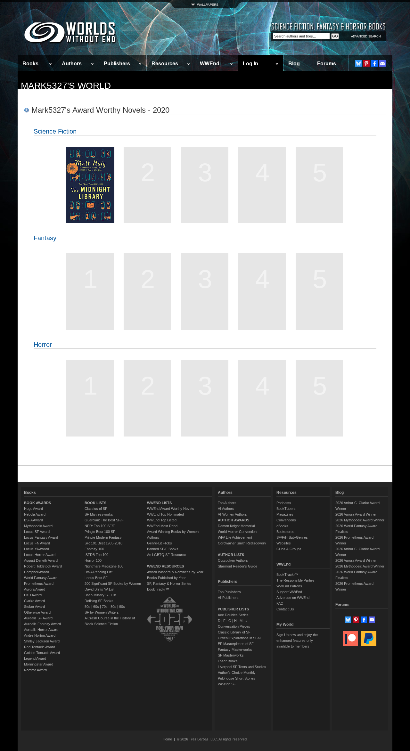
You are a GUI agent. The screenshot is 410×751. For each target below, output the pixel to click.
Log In (250, 63)
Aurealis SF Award (38, 618)
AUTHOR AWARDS (233, 520)
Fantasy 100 (94, 549)
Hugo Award (33, 508)
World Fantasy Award (40, 578)
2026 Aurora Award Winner (356, 514)
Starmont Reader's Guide (237, 566)
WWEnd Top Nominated (165, 514)
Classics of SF (96, 508)
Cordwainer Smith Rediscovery (242, 543)
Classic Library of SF (234, 632)
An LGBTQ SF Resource (166, 555)
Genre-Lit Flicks (159, 543)
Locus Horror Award (39, 555)
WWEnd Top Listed (161, 520)
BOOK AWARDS (37, 503)
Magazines (284, 514)
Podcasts (283, 503)
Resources (165, 63)
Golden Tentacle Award (42, 653)
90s (122, 606)
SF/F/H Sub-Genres (292, 537)
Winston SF (227, 684)
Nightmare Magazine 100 (104, 566)
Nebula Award (34, 514)
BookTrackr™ (158, 589)
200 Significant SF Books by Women (113, 583)
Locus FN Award (37, 543)
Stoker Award (34, 606)
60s (96, 606)
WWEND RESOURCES (165, 566)
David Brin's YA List (99, 589)
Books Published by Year (166, 578)
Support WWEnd (289, 592)
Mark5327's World (66, 86)
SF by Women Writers (102, 612)
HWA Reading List (98, 572)
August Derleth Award (41, 560)
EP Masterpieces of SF (236, 644)
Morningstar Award (38, 664)
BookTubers (286, 508)
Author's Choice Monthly (237, 672)
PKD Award (33, 595)
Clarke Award (34, 601)
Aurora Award (34, 589)
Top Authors (227, 503)
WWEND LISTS (159, 503)
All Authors (226, 508)
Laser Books (228, 661)
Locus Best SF (96, 578)
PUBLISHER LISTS (233, 609)
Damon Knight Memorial (236, 526)
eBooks (282, 526)
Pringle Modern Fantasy (103, 537)
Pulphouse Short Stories (236, 678)
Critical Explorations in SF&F (240, 638)
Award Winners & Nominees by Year (175, 572)
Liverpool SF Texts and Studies (242, 667)
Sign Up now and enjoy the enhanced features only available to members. (297, 640)
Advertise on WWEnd (292, 598)
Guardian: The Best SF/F (104, 520)
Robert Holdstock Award (43, 566)
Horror (43, 344)
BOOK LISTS (95, 503)
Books (30, 63)
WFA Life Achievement (235, 537)
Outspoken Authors (233, 560)
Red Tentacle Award (39, 647)
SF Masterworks (231, 655)
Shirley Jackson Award (42, 641)
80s (113, 606)
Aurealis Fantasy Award (42, 624)
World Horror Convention (237, 532)
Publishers (117, 63)
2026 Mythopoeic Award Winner (359, 520)
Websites (283, 543)
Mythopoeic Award (38, 526)
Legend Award (35, 658)
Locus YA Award (36, 549)
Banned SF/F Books (162, 549)
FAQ (279, 603)
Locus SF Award (37, 532)
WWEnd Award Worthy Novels (170, 508)
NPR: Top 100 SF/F (100, 526)
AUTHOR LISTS (231, 555)
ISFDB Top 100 (96, 555)
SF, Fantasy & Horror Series (169, 583)
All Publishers (228, 598)
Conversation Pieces (234, 626)
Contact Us (285, 609)
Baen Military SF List (100, 595)
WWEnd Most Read (162, 526)
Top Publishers (229, 592)
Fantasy (45, 237)
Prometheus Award (38, 583)
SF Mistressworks (99, 514)
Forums (326, 63)
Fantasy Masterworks (235, 649)
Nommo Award (35, 670)
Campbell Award (36, 572)
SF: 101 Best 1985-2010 (103, 543)
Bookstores (285, 532)
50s (87, 606)
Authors (72, 63)
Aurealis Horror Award (41, 630)
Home (167, 739)
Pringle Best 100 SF (100, 532)
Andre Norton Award (39, 635)
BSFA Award (33, 520)
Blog (294, 63)
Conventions (286, 520)
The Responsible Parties (295, 580)
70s (105, 606)
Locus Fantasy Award (41, 537)
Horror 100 (93, 560)
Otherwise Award (37, 612)
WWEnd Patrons (289, 586)
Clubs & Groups (288, 549)
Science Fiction (55, 131)
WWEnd (209, 63)
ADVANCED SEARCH (366, 36)
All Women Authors (232, 514)
